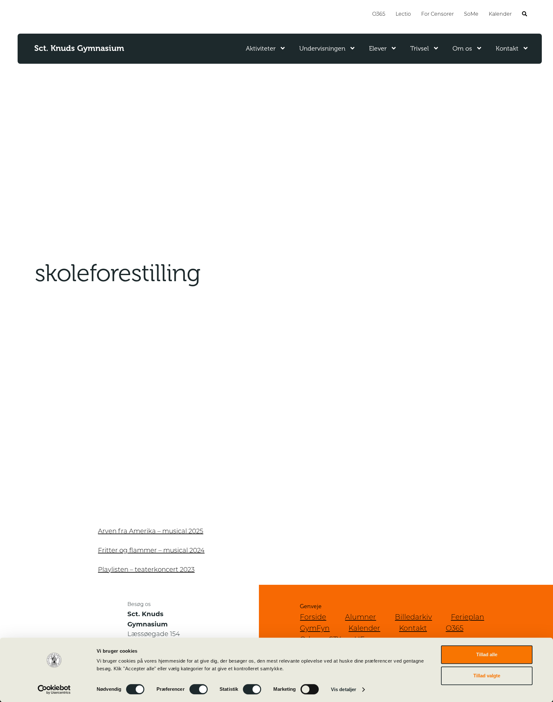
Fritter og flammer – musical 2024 (151, 551)
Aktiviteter (261, 48)
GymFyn (315, 629)
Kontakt (507, 48)
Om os (462, 48)
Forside (313, 617)
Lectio (403, 14)
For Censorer (437, 14)
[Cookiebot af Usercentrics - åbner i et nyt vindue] (54, 689)
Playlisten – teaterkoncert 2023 (146, 570)
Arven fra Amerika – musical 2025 (150, 531)
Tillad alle (486, 654)
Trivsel (419, 48)
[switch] (198, 689)
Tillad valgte (486, 675)
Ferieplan (467, 617)
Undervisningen (322, 48)
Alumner (360, 617)
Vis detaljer (343, 689)
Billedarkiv (413, 617)
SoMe (471, 14)
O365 (378, 14)
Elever (378, 48)
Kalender (500, 14)
